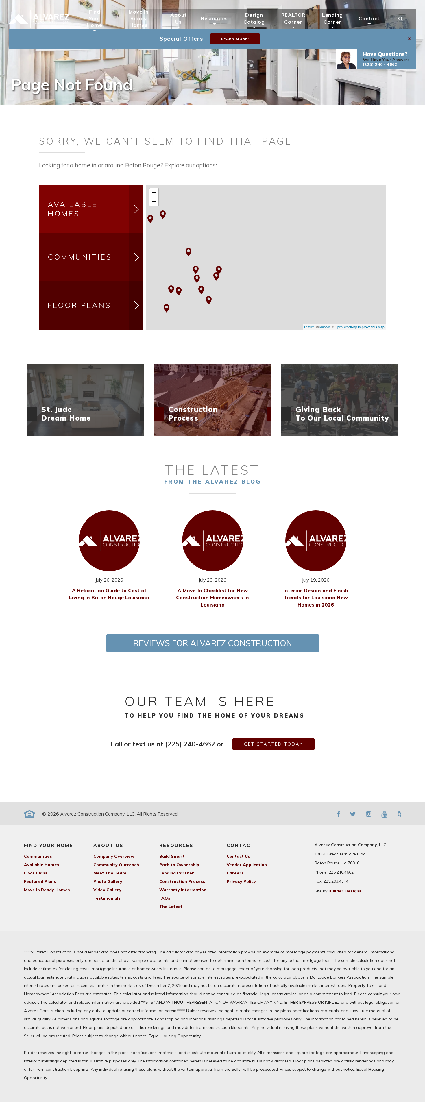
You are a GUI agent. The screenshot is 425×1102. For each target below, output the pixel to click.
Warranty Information (182, 889)
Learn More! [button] (235, 38)
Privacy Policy (241, 881)
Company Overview (113, 856)
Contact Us (238, 856)
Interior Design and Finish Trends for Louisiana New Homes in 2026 (315, 597)
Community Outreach (116, 864)
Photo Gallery (107, 881)
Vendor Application (247, 864)
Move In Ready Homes (139, 18)
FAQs (164, 898)
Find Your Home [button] (94, 18)
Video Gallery (107, 889)
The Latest (170, 906)
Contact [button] (369, 18)
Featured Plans (40, 881)
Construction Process (182, 881)
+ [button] (154, 192)
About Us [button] (178, 18)
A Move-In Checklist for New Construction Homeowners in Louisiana (212, 597)
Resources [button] (214, 18)
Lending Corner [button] (332, 18)
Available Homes (73, 209)
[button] (376, 59)
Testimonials (107, 898)
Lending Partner (176, 873)
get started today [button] (273, 744)
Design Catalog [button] (254, 18)
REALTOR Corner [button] (293, 18)
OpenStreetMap (346, 326)
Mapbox (325, 326)
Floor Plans (79, 305)
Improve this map (371, 327)
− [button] (154, 201)
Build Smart (172, 856)
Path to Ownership (179, 864)
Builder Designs (344, 891)
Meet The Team (109, 873)
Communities (80, 257)
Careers (235, 873)
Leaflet (309, 326)
